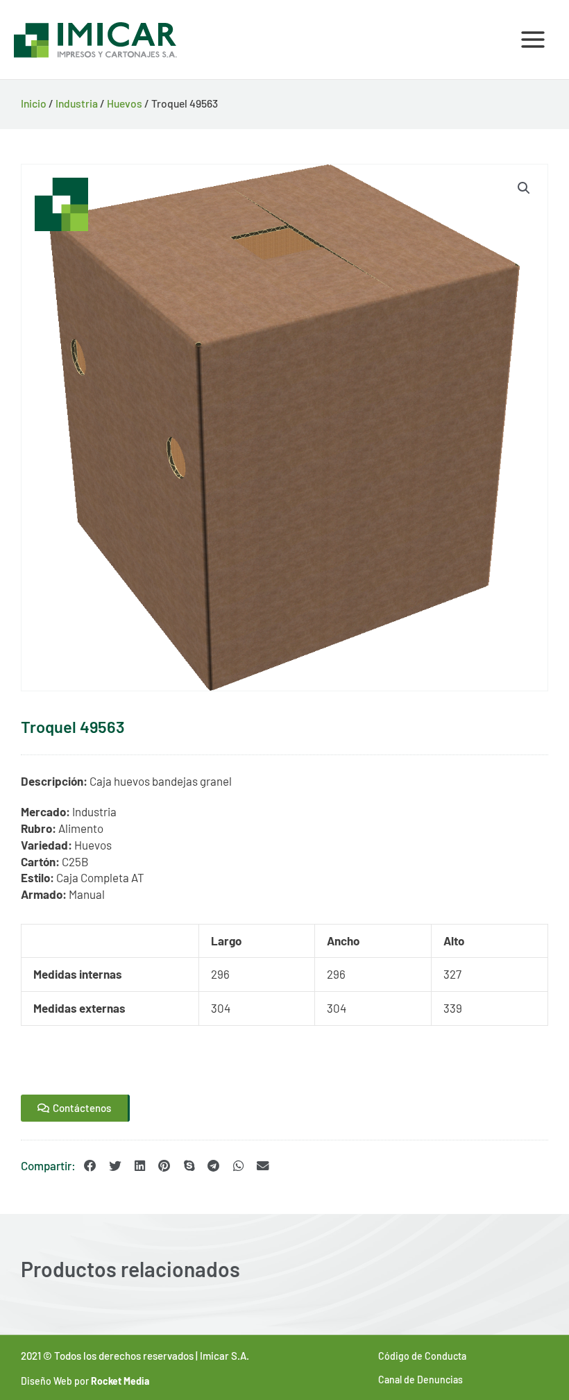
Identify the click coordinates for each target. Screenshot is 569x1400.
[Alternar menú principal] (533, 39)
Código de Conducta (422, 1356)
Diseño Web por (85, 1381)
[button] (523, 188)
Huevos (124, 103)
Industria (77, 103)
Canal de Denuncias (420, 1379)
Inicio (33, 103)
